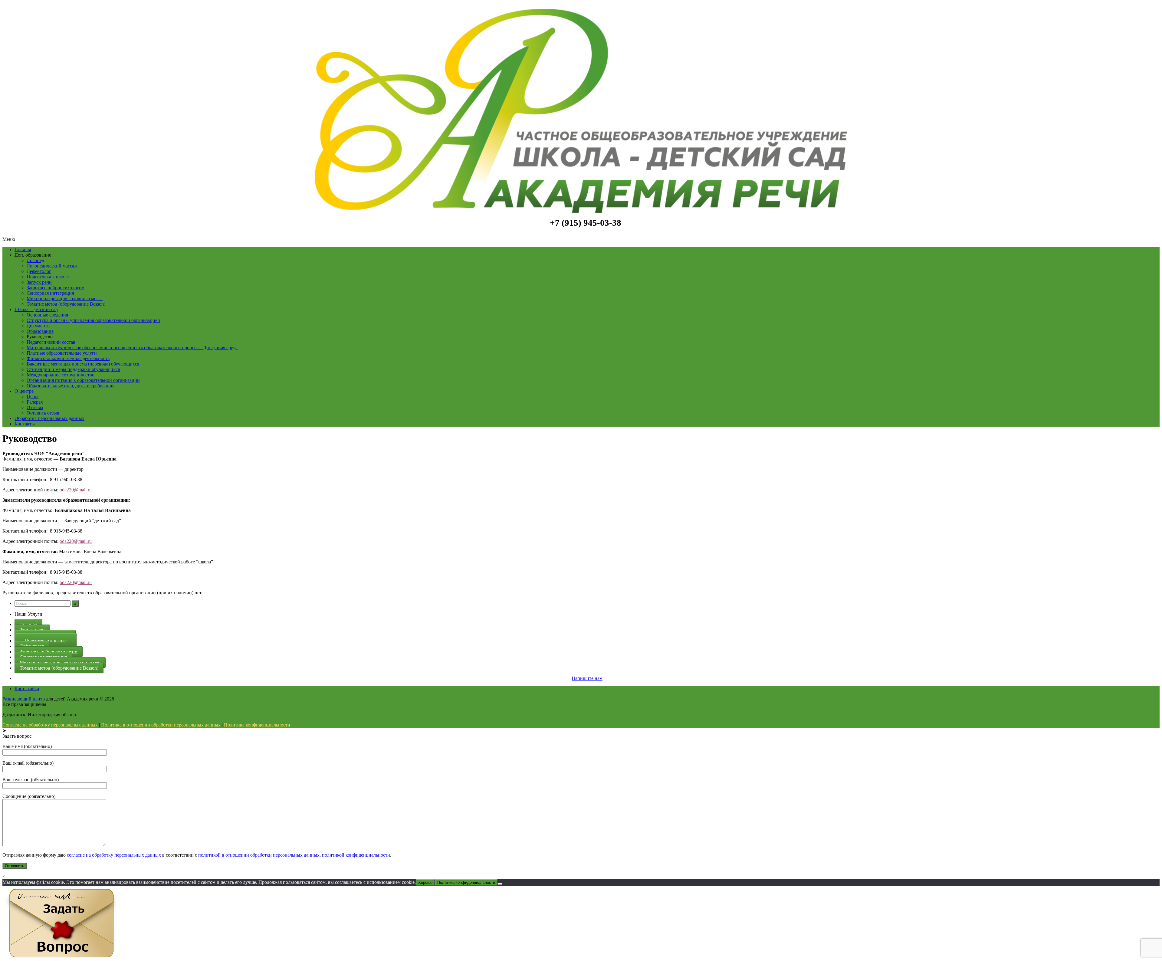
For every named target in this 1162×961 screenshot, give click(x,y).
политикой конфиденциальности (356, 855)
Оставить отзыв (43, 412)
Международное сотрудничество (60, 374)
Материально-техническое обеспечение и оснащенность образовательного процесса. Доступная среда (132, 347)
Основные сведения (47, 314)
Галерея (35, 402)
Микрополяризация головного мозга (65, 298)
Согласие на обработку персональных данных (50, 724)
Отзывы (35, 407)
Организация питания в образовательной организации (83, 380)
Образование (40, 331)
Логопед (35, 260)
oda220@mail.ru (76, 489)
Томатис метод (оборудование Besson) (66, 304)
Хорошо (425, 882)
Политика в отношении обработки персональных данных (161, 724)
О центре (24, 391)
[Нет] (499, 884)
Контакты (25, 423)
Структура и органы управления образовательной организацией (93, 320)
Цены (32, 396)
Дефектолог (39, 271)
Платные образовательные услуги (62, 353)
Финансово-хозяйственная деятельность (68, 358)
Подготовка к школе (48, 276)
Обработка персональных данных (49, 418)
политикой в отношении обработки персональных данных (259, 855)
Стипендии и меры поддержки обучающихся (73, 369)
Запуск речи (39, 282)
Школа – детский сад (36, 309)
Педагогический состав (51, 342)
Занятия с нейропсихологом (55, 287)
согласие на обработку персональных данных (114, 855)
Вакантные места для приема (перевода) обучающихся (83, 363)
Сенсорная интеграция (50, 293)
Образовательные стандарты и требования (70, 385)
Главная (23, 249)
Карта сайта (27, 688)
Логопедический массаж (52, 265)
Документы (39, 325)
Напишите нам (587, 678)
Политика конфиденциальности (257, 724)
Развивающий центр (23, 698)
